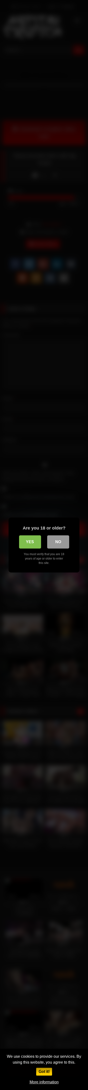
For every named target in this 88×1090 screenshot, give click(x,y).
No (58, 542)
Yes (30, 542)
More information (44, 1082)
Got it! (44, 1071)
